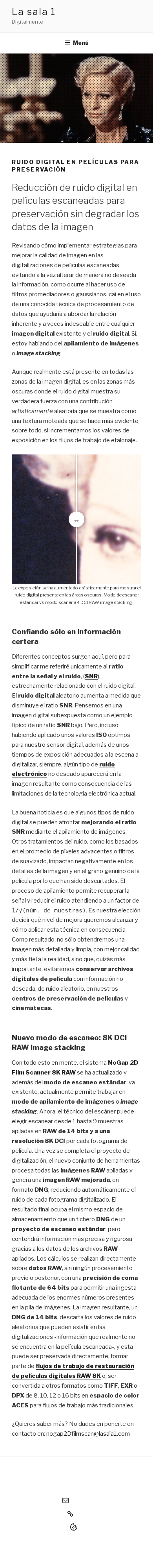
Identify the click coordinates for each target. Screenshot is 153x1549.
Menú (81, 42)
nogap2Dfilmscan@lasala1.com (88, 1433)
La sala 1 (34, 11)
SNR (91, 676)
